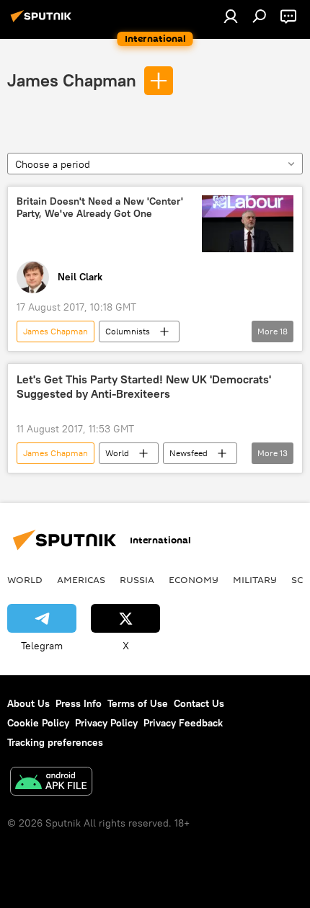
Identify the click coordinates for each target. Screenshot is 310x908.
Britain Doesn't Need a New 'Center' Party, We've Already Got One (100, 207)
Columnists (127, 331)
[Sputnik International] (43, 21)
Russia (137, 579)
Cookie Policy (38, 722)
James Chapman (71, 80)
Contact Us (199, 703)
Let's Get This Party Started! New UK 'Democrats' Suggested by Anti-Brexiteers (144, 386)
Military (255, 579)
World (117, 453)
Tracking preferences (55, 742)
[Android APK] (51, 783)
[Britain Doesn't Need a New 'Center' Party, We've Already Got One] (247, 224)
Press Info (79, 703)
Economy (193, 579)
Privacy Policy (106, 722)
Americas (81, 579)
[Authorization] (230, 15)
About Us (28, 703)
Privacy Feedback (183, 722)
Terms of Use (137, 703)
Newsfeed (188, 453)
